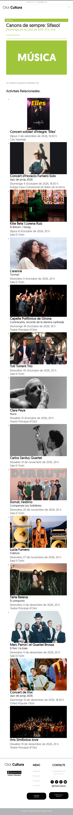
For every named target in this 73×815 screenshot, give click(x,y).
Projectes (36, 776)
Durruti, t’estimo (21, 502)
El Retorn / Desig (20, 227)
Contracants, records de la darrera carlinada (37, 322)
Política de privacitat (34, 811)
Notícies (36, 780)
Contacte (36, 785)
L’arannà (16, 271)
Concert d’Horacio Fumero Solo (33, 176)
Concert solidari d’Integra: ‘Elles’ (33, 131)
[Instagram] (61, 782)
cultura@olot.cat (58, 771)
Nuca (13, 414)
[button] (69, 2)
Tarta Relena (19, 597)
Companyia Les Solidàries (26, 505)
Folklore (15, 553)
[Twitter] (56, 782)
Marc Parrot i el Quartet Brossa (32, 644)
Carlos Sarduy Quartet (26, 458)
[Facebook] (52, 782)
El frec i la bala (18, 648)
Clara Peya (17, 410)
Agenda (36, 771)
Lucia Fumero (19, 549)
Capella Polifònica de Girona (30, 318)
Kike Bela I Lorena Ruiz (26, 223)
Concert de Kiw (21, 692)
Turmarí (14, 274)
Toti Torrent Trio (21, 366)
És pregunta (17, 600)
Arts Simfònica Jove (24, 739)
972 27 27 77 (59, 774)
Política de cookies (46, 811)
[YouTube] (65, 782)
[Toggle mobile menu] (69, 7)
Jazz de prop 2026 (21, 179)
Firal (53, 29)
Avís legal (24, 811)
